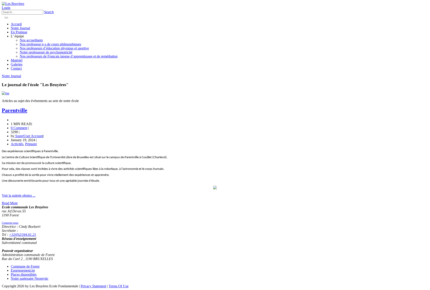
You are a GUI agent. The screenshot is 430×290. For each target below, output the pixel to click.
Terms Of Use (119, 286)
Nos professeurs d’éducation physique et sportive (54, 48)
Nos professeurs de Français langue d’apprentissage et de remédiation (69, 56)
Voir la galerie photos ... (18, 195)
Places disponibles (24, 274)
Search (49, 12)
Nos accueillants (31, 40)
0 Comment (19, 128)
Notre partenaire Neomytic (29, 278)
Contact (16, 68)
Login (6, 8)
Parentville (14, 110)
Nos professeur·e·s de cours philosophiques (50, 44)
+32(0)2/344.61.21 (22, 235)
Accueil (16, 24)
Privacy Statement (93, 286)
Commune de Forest (25, 266)
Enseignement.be (23, 270)
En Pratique (19, 32)
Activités (17, 144)
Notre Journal (20, 28)
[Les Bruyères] (13, 4)
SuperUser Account (28, 136)
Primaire (31, 144)
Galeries (16, 64)
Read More (10, 203)
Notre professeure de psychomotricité (46, 52)
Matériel (16, 60)
